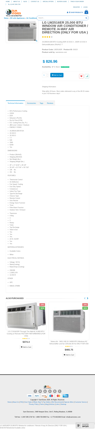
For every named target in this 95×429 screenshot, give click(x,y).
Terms (42, 404)
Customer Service (81, 402)
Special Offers (48, 1)
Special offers (68, 402)
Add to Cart (57, 75)
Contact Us (35, 1)
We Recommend (57, 402)
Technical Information (15, 103)
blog (46, 404)
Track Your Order (77, 1)
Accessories (31, 103)
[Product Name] (26, 316)
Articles (51, 404)
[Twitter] (40, 391)
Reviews (50, 103)
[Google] (50, 391)
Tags (41, 103)
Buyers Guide (62, 1)
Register (76, 7)
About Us (16, 1)
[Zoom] (36, 41)
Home (8, 1)
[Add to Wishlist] (81, 76)
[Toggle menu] (24, 11)
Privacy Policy (34, 404)
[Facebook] (35, 391)
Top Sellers (47, 402)
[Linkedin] (45, 391)
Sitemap (63, 404)
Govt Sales (28, 402)
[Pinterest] (55, 391)
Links (57, 404)
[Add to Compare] (87, 76)
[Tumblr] (59, 391)
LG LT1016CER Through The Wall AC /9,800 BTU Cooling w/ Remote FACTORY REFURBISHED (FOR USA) (26, 334)
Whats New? (37, 402)
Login (85, 7)
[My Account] (67, 12)
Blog (25, 1)
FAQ (21, 402)
